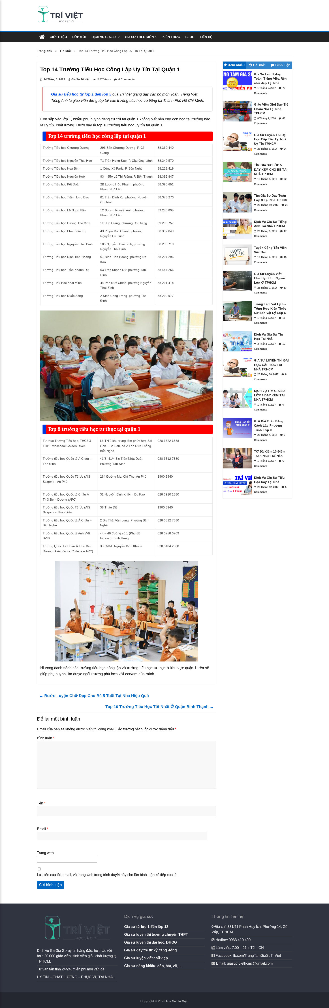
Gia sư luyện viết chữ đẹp (146, 958)
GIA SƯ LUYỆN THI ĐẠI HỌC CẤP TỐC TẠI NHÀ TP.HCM (271, 365)
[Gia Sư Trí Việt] (42, 37)
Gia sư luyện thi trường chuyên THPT (156, 934)
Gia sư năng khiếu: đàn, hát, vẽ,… (152, 966)
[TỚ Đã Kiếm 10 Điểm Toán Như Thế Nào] (238, 469)
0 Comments (126, 79)
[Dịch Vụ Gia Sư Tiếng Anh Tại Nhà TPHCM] (238, 240)
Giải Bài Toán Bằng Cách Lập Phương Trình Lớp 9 (268, 425)
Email (42, 829)
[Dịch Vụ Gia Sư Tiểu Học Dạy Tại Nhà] (238, 496)
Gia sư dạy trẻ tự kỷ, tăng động (150, 950)
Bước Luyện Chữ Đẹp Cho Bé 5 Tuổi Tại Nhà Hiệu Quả (94, 695)
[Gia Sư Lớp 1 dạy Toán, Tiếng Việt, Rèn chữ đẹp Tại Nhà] (238, 92)
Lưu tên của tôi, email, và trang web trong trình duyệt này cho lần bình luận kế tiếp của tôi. (107, 875)
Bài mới (259, 65)
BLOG (189, 37)
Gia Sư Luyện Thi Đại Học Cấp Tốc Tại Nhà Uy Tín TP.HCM (270, 139)
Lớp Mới (79, 37)
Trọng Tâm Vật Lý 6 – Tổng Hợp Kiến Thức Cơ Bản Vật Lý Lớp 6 (270, 308)
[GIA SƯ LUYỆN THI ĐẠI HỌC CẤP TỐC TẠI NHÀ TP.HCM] (238, 379)
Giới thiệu (58, 37)
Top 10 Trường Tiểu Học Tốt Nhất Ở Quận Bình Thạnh (159, 706)
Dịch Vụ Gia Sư (104, 37)
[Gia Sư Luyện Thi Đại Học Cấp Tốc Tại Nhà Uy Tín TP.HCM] (238, 153)
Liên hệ (206, 37)
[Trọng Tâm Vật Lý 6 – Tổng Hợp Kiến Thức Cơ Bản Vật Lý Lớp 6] (238, 322)
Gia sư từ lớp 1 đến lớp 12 (146, 927)
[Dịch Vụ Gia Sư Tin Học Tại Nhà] (238, 352)
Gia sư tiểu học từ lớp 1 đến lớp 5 (81, 94)
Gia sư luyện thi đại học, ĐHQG (150, 942)
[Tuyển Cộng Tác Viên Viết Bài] (238, 266)
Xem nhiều (236, 65)
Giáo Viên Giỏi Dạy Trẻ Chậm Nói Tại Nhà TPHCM (271, 109)
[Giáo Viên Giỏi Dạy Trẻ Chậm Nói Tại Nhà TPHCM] (238, 122)
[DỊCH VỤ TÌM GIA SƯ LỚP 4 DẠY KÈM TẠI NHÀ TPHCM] (238, 409)
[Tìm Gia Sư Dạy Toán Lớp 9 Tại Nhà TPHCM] (238, 213)
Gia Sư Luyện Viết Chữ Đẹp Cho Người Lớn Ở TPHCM (269, 278)
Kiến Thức (171, 37)
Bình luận (45, 738)
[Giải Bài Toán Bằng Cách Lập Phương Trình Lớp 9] (238, 439)
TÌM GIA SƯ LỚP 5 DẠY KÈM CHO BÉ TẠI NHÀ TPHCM (270, 169)
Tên (41, 803)
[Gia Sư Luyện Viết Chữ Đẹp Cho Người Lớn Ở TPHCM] (238, 292)
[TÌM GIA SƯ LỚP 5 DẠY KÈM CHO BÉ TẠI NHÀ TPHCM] (238, 183)
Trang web (45, 853)
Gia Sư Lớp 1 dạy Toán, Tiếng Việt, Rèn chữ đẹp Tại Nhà (270, 78)
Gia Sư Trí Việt (80, 79)
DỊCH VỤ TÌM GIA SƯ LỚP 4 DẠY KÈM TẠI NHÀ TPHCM (269, 395)
